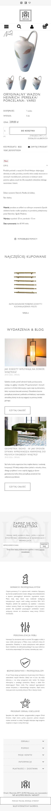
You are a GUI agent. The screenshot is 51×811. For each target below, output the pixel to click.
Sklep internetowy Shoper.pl (25, 806)
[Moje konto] (32, 27)
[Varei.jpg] (10, 82)
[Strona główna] (25, 15)
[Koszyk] (44, 27)
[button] (6, 27)
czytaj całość (17, 410)
